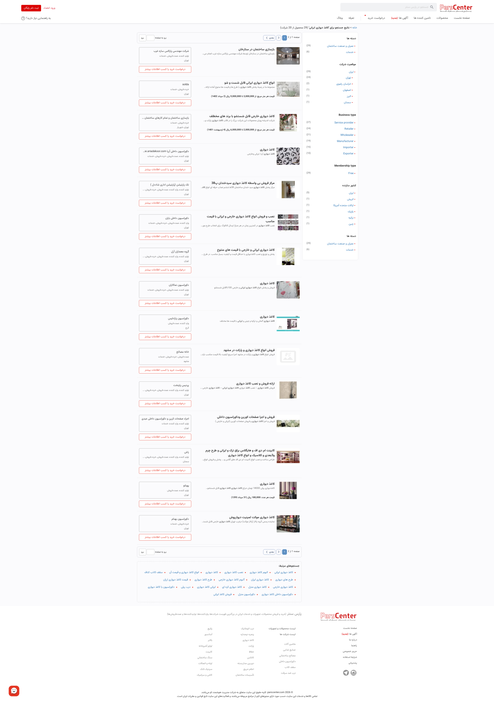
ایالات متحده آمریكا (343, 205)
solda (185, 84)
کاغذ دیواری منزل (257, 587)
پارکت (251, 646)
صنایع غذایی (289, 650)
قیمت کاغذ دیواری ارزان (175, 580)
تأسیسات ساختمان (245, 675)
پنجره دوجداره (247, 634)
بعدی (269, 38)
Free (351, 173)
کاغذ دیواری (212, 572)
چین (351, 224)
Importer (348, 147)
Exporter (348, 154)
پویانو (186, 486)
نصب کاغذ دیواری (233, 572)
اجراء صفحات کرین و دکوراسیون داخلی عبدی (165, 419)
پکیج (210, 629)
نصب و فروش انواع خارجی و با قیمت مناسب (240, 219)
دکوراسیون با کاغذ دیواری (161, 587)
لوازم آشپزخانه (205, 646)
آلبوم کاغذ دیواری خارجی (231, 580)
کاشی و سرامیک (204, 675)
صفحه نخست (350, 628)
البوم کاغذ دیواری (259, 572)
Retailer (349, 129)
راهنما (354, 646)
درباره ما (353, 640)
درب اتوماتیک (247, 629)
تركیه (351, 218)
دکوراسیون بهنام (180, 519)
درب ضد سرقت (288, 673)
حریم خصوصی (350, 651)
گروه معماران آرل (180, 252)
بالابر (210, 640)
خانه (354, 28)
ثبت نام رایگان (31, 8)
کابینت (209, 652)
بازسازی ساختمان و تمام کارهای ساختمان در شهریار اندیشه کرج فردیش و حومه (165, 118)
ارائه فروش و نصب (255, 383)
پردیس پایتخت (181, 385)
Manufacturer (345, 141)
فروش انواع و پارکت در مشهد (248, 350)
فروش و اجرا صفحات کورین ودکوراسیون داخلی (245, 417)
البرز (349, 96)
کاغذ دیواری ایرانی (283, 572)
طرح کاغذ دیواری (203, 580)
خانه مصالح (182, 352)
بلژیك (351, 212)
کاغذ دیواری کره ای (232, 587)
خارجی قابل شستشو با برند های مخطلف (241, 116)
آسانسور (208, 634)
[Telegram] (346, 673)
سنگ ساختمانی (204, 658)
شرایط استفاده (350, 657)
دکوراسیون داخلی (287, 661)
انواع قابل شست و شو (249, 83)
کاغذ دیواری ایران (260, 580)
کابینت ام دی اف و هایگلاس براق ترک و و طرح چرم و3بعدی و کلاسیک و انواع (240, 453)
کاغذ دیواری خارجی (283, 587)
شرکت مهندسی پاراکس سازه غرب (171, 51)
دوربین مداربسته (246, 663)
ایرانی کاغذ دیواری (206, 587)
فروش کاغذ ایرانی (222, 594)
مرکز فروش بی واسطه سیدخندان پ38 (242, 183)
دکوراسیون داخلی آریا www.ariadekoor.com (165, 151)
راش (186, 452)
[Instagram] (353, 673)
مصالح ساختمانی (287, 656)
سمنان (347, 102)
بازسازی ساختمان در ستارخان (256, 49)
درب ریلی (185, 587)
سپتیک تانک (206, 669)
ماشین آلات (290, 644)
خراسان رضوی (343, 84)
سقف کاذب (290, 667)
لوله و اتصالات (205, 663)
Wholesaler (347, 135)
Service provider (344, 123)
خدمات (350, 52)
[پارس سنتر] (456, 8)
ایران (351, 72)
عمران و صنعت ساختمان (340, 46)
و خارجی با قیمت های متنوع (245, 250)
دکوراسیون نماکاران (179, 285)
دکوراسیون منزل (246, 594)
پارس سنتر (234, 614)
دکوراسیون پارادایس (178, 318)
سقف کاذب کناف (153, 572)
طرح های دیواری (284, 580)
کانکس (250, 658)
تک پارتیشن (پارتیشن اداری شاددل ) (169, 185)
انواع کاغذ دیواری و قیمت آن (184, 572)
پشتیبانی (353, 663)
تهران (348, 78)
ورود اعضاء (49, 8)
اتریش (350, 199)
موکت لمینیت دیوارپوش (251, 517)
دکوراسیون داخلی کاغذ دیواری (277, 594)
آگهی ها (349, 634)
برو (142, 38)
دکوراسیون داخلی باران (177, 218)
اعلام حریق (248, 669)
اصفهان (347, 90)
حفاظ (251, 652)
